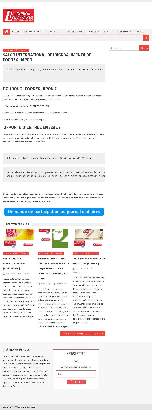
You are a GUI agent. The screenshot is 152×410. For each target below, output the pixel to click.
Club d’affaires (124, 31)
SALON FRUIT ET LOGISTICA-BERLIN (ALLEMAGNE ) (14, 263)
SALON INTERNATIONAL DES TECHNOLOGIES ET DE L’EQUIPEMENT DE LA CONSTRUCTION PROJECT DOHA (53, 268)
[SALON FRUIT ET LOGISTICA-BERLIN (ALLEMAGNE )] (19, 239)
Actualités (94, 31)
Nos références (74, 31)
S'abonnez (76, 382)
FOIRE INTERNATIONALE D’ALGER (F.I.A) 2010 (81, 333)
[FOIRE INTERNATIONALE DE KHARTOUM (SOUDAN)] (89, 239)
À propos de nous (32, 31)
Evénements (54, 31)
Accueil (15, 31)
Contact (139, 31)
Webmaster (25, 273)
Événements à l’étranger (16, 50)
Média (107, 31)
